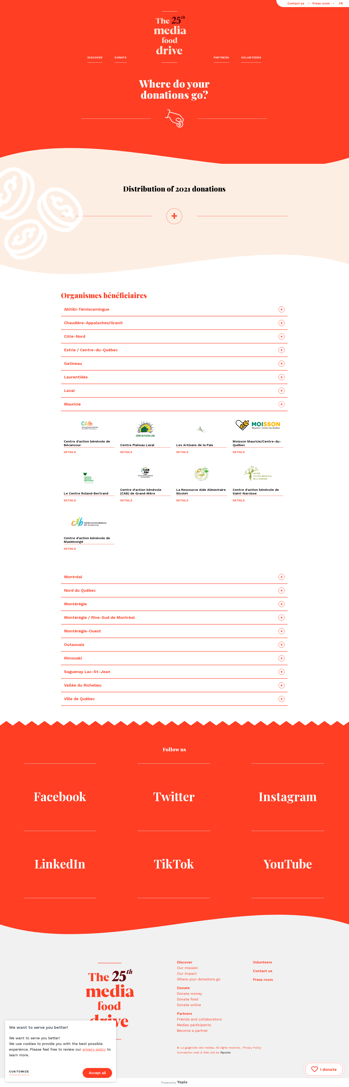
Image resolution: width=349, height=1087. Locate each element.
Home (170, 35)
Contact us (296, 3)
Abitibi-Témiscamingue (86, 309)
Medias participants (194, 1025)
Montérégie (75, 603)
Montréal (73, 576)
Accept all (97, 1073)
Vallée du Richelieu (82, 685)
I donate (328, 1069)
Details (70, 452)
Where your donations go (198, 979)
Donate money (189, 993)
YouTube (288, 863)
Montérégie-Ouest (82, 631)
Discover (94, 57)
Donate (121, 57)
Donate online (189, 1005)
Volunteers (251, 57)
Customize (19, 1071)
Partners (221, 57)
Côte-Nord (75, 336)
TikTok (174, 863)
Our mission (187, 968)
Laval (70, 390)
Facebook (60, 796)
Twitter (174, 796)
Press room (321, 3)
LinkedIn (59, 863)
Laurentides (76, 377)
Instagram (288, 796)
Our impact (187, 973)
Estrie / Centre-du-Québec (91, 349)
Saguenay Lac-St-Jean (87, 671)
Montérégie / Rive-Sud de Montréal (99, 617)
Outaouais (74, 644)
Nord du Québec (80, 590)
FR (341, 3)
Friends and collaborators (199, 1019)
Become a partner (192, 1030)
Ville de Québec (79, 698)
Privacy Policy (252, 1047)
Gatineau (73, 363)
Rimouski (73, 658)
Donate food (187, 999)
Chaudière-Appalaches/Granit (94, 322)
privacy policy (94, 1049)
